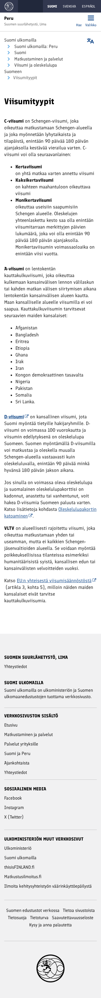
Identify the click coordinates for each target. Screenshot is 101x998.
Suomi (19, 52)
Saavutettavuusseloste (72, 917)
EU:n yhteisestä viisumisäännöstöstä (54, 580)
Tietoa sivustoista (79, 910)
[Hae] (78, 18)
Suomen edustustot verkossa (32, 910)
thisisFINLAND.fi (19, 867)
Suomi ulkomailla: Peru (35, 46)
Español (88, 6)
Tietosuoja (17, 917)
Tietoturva (39, 917)
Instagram (14, 807)
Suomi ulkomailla (20, 40)
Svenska (69, 6)
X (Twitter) (14, 817)
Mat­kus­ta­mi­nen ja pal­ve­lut (38, 59)
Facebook (13, 798)
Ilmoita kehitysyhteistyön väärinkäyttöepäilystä (48, 886)
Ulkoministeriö (17, 848)
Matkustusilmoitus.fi (23, 876)
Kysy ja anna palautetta (50, 924)
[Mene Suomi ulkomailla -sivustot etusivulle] (9, 6)
